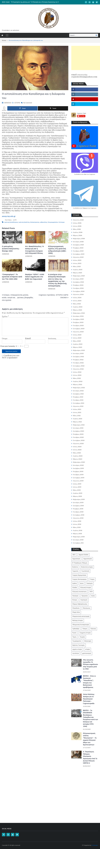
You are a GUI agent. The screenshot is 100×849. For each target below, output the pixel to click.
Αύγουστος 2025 (78, 257)
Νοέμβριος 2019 (78, 471)
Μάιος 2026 (77, 229)
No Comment (27, 103)
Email (28, 338)
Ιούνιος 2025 (77, 263)
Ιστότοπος (52, 338)
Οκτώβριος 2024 (78, 288)
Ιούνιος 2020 (77, 450)
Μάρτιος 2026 (77, 235)
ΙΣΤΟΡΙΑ (17, 103)
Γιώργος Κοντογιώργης (79, 579)
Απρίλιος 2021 (77, 419)
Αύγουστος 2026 (78, 220)
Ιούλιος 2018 (77, 521)
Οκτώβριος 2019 (78, 474)
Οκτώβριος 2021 (78, 400)
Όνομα (4, 338)
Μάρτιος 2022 (77, 384)
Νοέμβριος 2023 (78, 322)
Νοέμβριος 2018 (78, 509)
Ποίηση (85, 629)
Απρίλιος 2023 (77, 344)
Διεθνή (74, 583)
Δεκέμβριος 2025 (78, 245)
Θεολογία (75, 596)
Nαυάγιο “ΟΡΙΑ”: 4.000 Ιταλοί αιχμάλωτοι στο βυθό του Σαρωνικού (34, 276)
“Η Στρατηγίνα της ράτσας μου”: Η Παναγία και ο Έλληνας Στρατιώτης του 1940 (36, 2)
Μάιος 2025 (77, 266)
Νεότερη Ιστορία (77, 620)
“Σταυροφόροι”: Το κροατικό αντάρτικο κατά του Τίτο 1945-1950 (12, 276)
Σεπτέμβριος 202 (78, 543)
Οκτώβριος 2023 (78, 325)
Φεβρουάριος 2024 (79, 313)
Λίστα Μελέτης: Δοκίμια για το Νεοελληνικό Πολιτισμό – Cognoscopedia (89, 699)
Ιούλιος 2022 (77, 372)
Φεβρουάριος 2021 (79, 425)
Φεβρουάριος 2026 (79, 238)
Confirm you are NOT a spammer (10, 357)
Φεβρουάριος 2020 (79, 462)
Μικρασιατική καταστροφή (80, 616)
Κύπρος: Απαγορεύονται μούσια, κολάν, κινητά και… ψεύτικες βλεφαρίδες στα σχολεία (17, 297)
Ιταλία (93, 596)
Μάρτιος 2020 (77, 459)
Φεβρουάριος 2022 (79, 387)
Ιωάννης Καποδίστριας (11, 222)
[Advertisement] (85, 58)
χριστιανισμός (86, 653)
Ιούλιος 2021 (77, 409)
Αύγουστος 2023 (78, 332)
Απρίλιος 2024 (77, 307)
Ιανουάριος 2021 (78, 428)
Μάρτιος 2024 (77, 310)
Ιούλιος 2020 (77, 447)
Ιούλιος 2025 (77, 260)
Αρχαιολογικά (87, 559)
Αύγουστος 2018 (78, 518)
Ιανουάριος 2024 (78, 316)
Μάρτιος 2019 (77, 496)
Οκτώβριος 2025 (78, 251)
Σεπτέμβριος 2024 (78, 291)
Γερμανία (75, 571)
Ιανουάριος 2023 (78, 353)
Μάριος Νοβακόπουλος (79, 604)
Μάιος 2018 (77, 527)
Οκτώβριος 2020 (78, 437)
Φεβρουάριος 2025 (79, 276)
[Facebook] (86, 2)
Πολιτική (93, 629)
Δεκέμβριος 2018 (78, 506)
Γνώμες (92, 579)
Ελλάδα (74, 587)
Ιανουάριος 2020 (78, 465)
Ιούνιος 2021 (77, 412)
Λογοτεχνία (83, 600)
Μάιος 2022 (77, 378)
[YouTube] (93, 2)
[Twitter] (97, 2)
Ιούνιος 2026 (77, 226)
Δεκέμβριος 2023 (78, 319)
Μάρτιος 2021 (77, 422)
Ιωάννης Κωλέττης (24, 222)
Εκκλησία (90, 583)
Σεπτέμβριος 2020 (78, 440)
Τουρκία (82, 637)
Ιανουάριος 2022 (78, 391)
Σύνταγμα (62, 222)
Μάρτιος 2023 (77, 347)
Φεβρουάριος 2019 (79, 499)
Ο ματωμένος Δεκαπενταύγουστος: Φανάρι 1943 (10, 248)
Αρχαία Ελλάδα (83, 555)
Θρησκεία (85, 596)
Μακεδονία (75, 608)
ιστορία (87, 649)
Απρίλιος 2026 (77, 232)
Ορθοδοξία (75, 629)
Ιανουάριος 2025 (78, 279)
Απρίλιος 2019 (77, 493)
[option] (35, 2)
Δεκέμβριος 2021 (78, 394)
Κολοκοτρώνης (34, 222)
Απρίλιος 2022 (77, 381)
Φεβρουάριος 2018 (79, 537)
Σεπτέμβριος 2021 (78, 403)
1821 (73, 555)
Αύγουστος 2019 (78, 481)
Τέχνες (74, 637)
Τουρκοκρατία (76, 641)
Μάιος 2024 (77, 304)
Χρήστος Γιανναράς (78, 645)
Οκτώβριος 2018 (78, 512)
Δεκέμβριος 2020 (78, 431)
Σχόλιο (5, 316)
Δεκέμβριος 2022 (78, 356)
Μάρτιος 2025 (77, 273)
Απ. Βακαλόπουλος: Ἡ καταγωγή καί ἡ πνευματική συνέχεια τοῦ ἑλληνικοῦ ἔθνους (34, 249)
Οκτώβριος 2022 (78, 363)
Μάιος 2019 (77, 490)
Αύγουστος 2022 (78, 369)
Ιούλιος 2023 (77, 335)
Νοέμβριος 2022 (78, 360)
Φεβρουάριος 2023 (79, 350)
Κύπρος (74, 600)
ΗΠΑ (91, 591)
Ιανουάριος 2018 (78, 540)
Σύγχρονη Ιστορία (85, 633)
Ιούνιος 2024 (77, 301)
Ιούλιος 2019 (77, 484)
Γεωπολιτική (85, 571)
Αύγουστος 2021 (78, 406)
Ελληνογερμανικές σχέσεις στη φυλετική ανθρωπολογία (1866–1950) (57, 249)
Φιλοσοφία (87, 641)
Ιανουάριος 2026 (78, 242)
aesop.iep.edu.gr (9, 216)
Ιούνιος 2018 (77, 524)
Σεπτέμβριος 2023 (78, 328)
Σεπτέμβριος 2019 (78, 478)
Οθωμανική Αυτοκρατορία (80, 624)
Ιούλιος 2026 (77, 223)
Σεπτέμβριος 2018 (78, 515)
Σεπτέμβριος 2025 (78, 254)
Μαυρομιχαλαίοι (53, 222)
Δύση (81, 583)
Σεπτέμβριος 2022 (78, 366)
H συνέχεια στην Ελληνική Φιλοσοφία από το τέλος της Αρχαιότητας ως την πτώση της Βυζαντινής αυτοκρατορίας (57, 280)
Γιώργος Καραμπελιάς (79, 575)
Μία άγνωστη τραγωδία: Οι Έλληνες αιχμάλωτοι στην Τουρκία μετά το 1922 (90, 664)
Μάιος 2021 (77, 415)
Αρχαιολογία (76, 559)
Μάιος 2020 (77, 453)
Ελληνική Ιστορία (85, 587)
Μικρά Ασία (76, 612)
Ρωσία (74, 633)
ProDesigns (95, 845)
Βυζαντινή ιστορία (87, 567)
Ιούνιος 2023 (77, 338)
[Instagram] (89, 2)
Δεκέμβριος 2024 (78, 282)
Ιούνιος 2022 (77, 375)
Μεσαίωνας (86, 608)
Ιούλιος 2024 (77, 297)
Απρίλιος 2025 (77, 269)
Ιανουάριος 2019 (78, 502)
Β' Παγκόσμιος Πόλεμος (79, 563)
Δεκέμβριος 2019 (78, 468)
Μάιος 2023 (77, 341)
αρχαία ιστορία (77, 649)
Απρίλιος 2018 (77, 530)
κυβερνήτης (43, 222)
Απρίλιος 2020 (77, 456)
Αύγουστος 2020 (78, 443)
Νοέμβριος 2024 (78, 285)
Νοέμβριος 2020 (78, 434)
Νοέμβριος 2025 (78, 248)
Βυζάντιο (75, 567)
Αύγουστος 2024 (78, 294)
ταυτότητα (75, 653)
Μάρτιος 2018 (77, 533)
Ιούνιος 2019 (77, 487)
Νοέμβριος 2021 (78, 397)
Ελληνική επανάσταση (79, 591)
